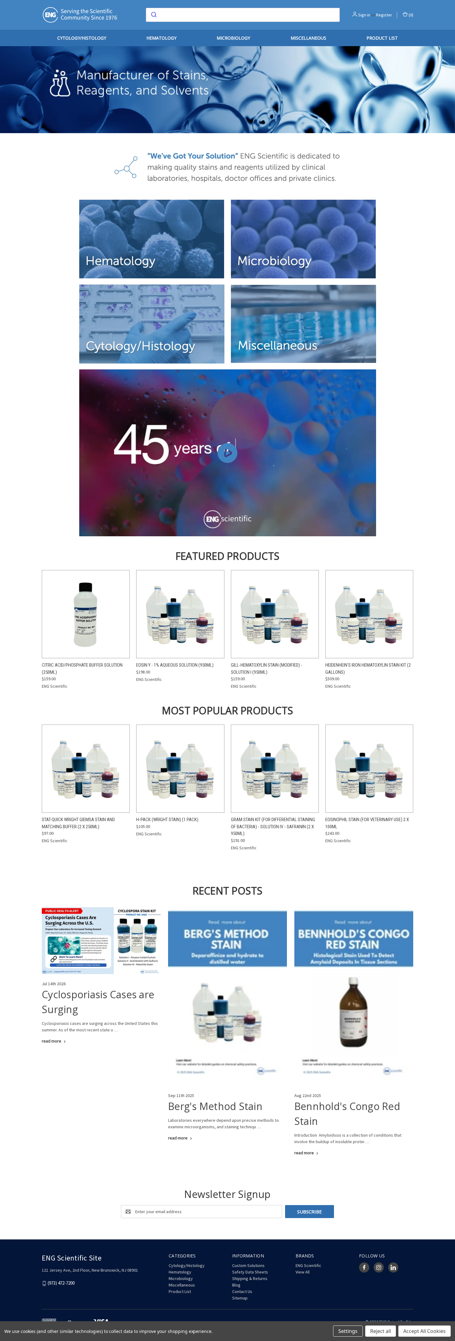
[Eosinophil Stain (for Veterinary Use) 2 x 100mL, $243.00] (369, 769)
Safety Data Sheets (250, 1272)
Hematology (161, 38)
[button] (151, 239)
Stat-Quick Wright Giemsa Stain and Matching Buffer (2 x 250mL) (78, 823)
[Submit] (153, 15)
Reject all (380, 1331)
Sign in (364, 15)
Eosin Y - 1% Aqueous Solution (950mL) (175, 665)
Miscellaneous (308, 38)
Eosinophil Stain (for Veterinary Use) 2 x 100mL (367, 823)
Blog (236, 1285)
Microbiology (233, 38)
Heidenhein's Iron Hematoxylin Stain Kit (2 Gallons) (368, 668)
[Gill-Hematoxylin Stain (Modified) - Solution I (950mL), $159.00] (275, 614)
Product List (382, 38)
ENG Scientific (308, 1265)
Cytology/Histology (81, 38)
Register (384, 15)
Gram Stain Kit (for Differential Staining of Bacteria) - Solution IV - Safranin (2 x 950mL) (273, 826)
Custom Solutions (248, 1265)
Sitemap (240, 1298)
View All (303, 1272)
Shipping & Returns (249, 1278)
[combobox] (243, 15)
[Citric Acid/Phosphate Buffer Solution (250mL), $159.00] (85, 614)
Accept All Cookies (424, 1331)
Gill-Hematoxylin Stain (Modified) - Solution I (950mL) (266, 668)
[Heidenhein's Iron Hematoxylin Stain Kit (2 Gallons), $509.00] (369, 614)
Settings (348, 1331)
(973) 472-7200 (61, 1283)
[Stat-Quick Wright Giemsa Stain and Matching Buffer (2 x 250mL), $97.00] (85, 769)
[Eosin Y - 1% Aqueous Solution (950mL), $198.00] (180, 614)
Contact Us (242, 1291)
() (410, 15)
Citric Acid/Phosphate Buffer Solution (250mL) (82, 668)
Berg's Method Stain (215, 1106)
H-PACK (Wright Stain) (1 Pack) (167, 819)
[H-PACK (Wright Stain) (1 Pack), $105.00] (180, 769)
